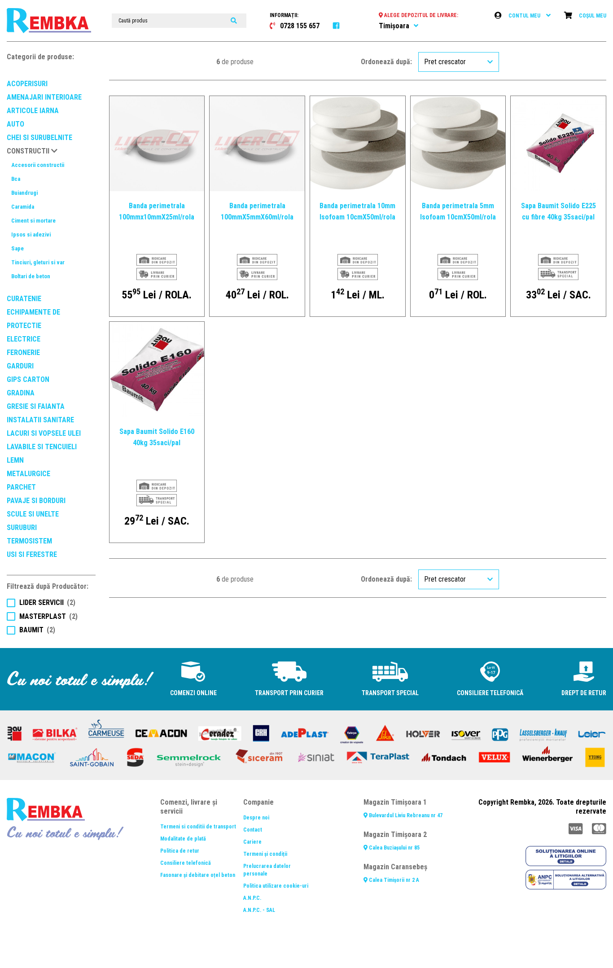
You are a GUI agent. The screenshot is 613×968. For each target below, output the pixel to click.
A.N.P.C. (252, 898)
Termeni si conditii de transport (198, 826)
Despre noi (256, 818)
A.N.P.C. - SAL (259, 910)
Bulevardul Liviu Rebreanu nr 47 (405, 815)
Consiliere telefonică (185, 863)
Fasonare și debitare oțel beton (197, 875)
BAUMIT (37, 630)
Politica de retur (179, 851)
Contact (252, 830)
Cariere (252, 842)
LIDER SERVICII (47, 602)
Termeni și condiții (265, 854)
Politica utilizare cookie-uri (275, 886)
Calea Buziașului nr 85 (394, 848)
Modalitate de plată (183, 839)
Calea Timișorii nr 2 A (393, 880)
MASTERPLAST (48, 616)
